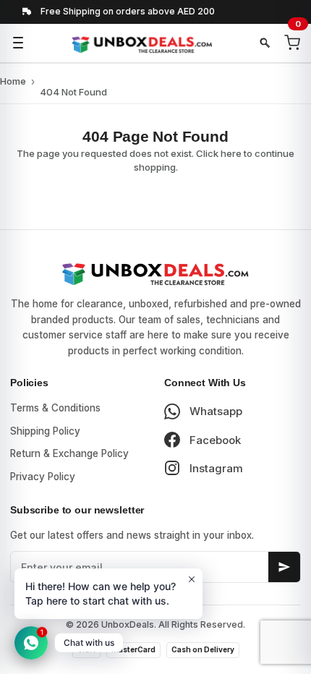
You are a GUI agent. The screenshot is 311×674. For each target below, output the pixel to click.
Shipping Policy (45, 431)
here (231, 153)
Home (13, 81)
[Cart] (292, 43)
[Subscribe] (284, 567)
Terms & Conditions (55, 408)
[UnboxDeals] (141, 43)
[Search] (265, 43)
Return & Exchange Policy (69, 453)
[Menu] (18, 42)
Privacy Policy (42, 476)
